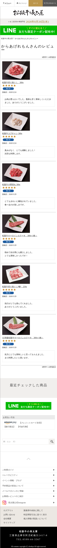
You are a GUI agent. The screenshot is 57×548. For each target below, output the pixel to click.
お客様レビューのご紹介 (13, 496)
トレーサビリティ (10, 475)
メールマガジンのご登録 (13, 491)
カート (35, 3)
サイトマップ (9, 523)
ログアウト (8, 510)
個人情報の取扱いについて (35, 519)
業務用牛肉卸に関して (33, 510)
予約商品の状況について (13, 486)
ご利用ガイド (8, 470)
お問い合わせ (9, 515)
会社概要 (7, 519)
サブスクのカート (50, 3)
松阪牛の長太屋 (7, 38)
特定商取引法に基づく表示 (35, 515)
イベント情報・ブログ (12, 480)
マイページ (22, 3)
